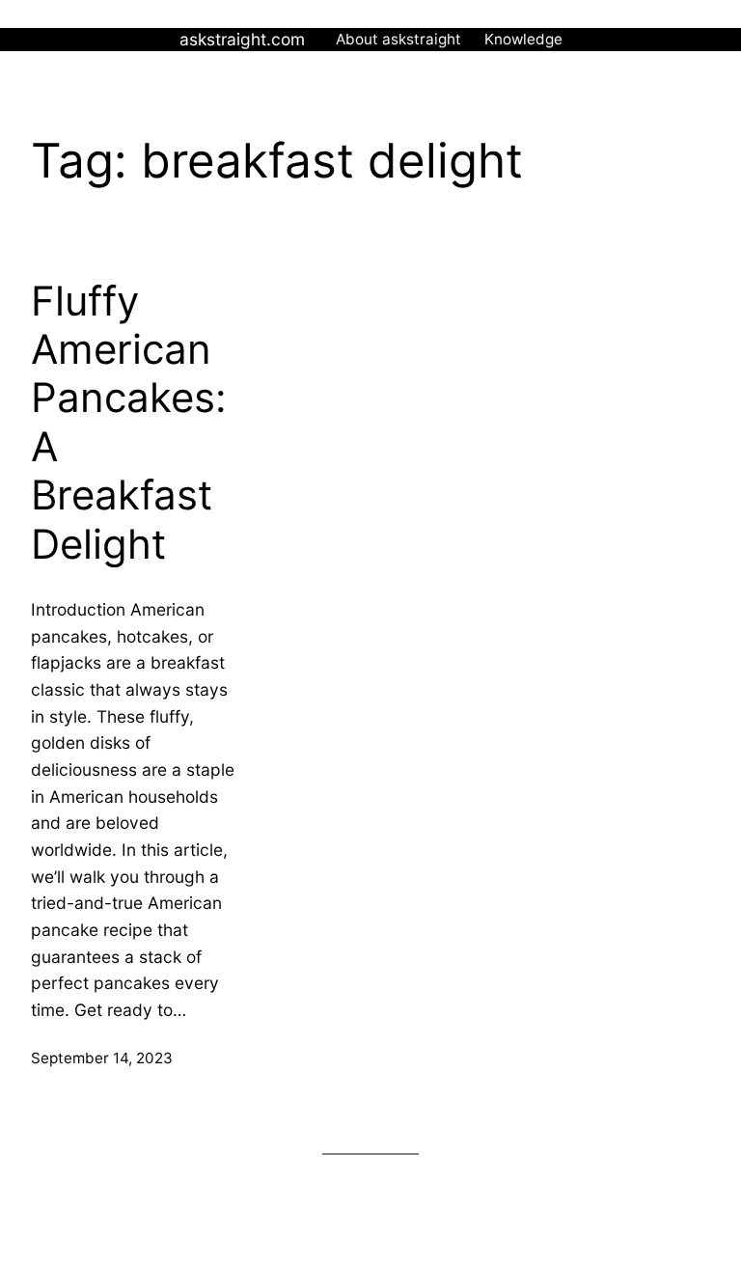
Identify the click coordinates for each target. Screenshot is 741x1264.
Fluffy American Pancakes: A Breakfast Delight (129, 422)
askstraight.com (242, 39)
